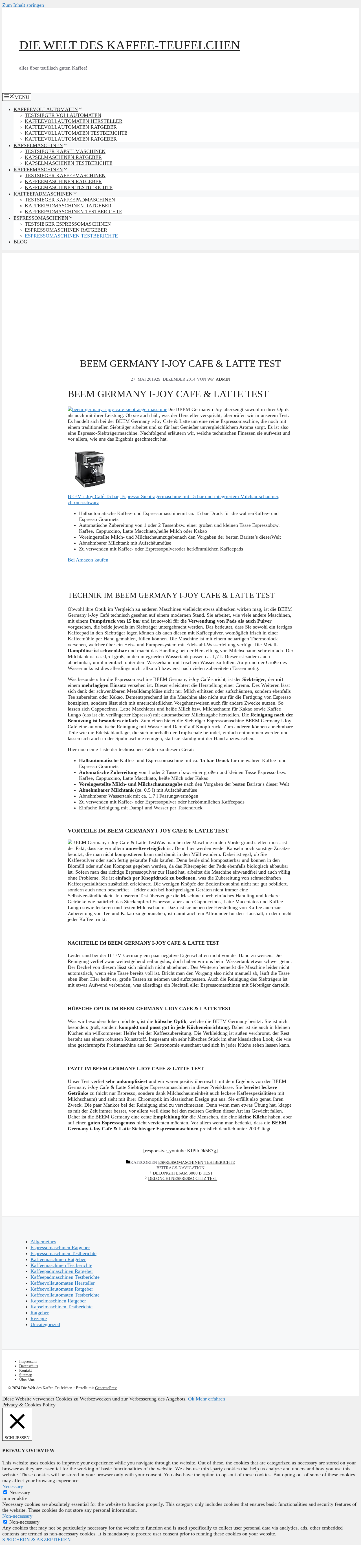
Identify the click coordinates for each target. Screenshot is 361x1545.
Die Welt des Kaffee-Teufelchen (129, 45)
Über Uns (26, 1379)
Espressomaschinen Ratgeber (66, 230)
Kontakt (25, 1370)
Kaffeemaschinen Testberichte (69, 187)
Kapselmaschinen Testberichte (69, 163)
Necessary (19, 1492)
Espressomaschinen (41, 218)
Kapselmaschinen (38, 145)
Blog (20, 242)
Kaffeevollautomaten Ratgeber (71, 127)
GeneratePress (106, 1388)
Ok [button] (191, 1399)
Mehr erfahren (210, 1399)
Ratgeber (39, 1312)
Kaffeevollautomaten (46, 109)
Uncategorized (45, 1324)
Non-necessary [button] (17, 1516)
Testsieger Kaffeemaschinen (65, 175)
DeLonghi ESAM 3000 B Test (183, 1173)
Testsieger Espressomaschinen (68, 224)
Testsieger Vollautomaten (63, 115)
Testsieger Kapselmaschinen (65, 151)
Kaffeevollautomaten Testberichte (76, 133)
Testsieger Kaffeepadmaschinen (70, 200)
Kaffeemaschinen (38, 169)
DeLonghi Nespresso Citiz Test (182, 1178)
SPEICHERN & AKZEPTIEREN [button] (36, 1539)
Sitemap (25, 1375)
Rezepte (38, 1318)
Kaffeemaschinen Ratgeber (63, 181)
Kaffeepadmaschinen (43, 194)
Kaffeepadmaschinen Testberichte (73, 211)
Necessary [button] (12, 1486)
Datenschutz (28, 1366)
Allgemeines (43, 1241)
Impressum (28, 1361)
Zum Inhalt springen (23, 5)
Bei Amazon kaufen (88, 560)
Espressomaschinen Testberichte (71, 236)
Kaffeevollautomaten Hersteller (73, 121)
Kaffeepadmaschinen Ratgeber (68, 205)
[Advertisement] (180, 292)
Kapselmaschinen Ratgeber (63, 157)
